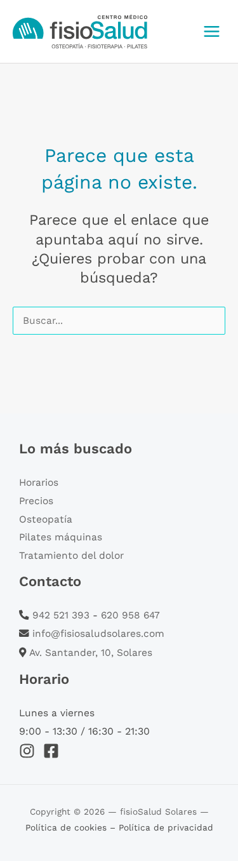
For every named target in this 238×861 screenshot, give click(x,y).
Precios (36, 501)
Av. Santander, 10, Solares (90, 652)
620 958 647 (130, 615)
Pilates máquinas (60, 537)
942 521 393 (60, 615)
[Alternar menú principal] (211, 31)
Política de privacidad (166, 827)
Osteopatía (45, 519)
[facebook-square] (53, 751)
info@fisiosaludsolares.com (98, 633)
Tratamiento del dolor (71, 555)
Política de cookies (67, 827)
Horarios (38, 482)
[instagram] (29, 751)
